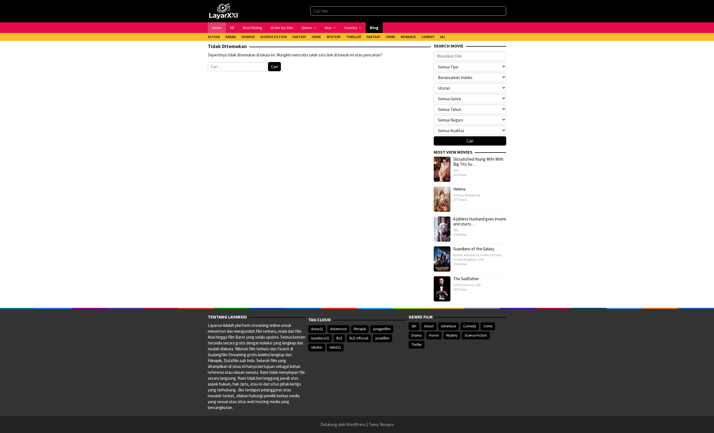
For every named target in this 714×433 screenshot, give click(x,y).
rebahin (316, 347)
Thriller (416, 344)
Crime (457, 285)
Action (457, 255)
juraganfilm (381, 329)
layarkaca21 (320, 338)
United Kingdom (465, 259)
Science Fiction (491, 255)
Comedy (469, 326)
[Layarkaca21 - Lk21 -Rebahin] (223, 10)
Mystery (451, 335)
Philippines (472, 195)
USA (481, 259)
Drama (458, 195)
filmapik (360, 329)
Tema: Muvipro (381, 424)
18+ (456, 170)
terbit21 (335, 347)
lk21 (339, 338)
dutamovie (338, 329)
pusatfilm (382, 338)
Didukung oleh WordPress (343, 424)
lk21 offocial (358, 338)
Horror (434, 335)
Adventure (471, 255)
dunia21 (317, 329)
